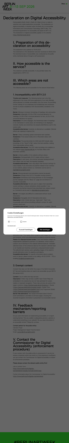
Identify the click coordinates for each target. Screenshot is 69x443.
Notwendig (13, 221)
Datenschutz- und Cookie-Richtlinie (15, 217)
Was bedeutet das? (11, 225)
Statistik (25, 221)
